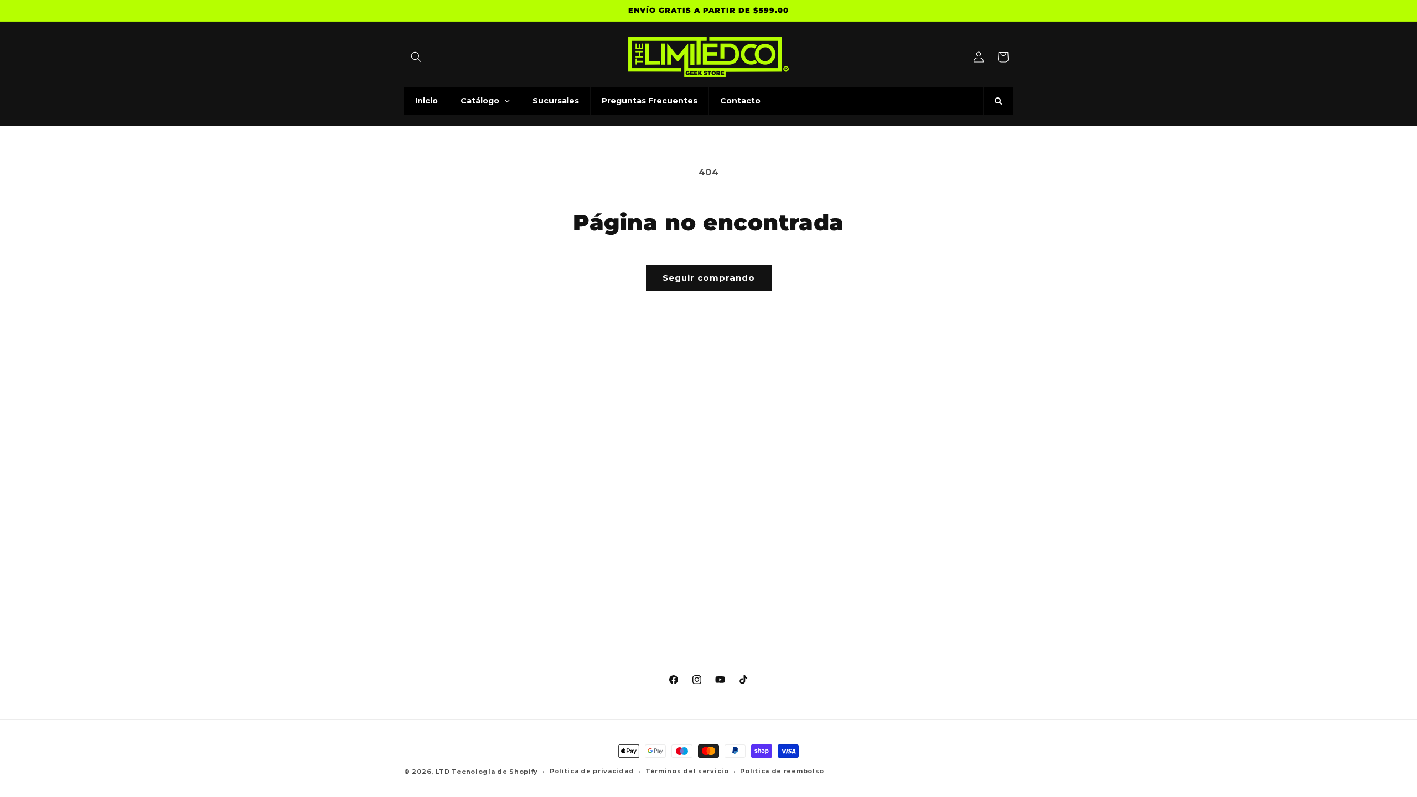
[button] (416, 57)
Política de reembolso (782, 771)
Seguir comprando (709, 277)
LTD (444, 771)
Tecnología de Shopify (495, 771)
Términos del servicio (687, 771)
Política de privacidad (592, 771)
